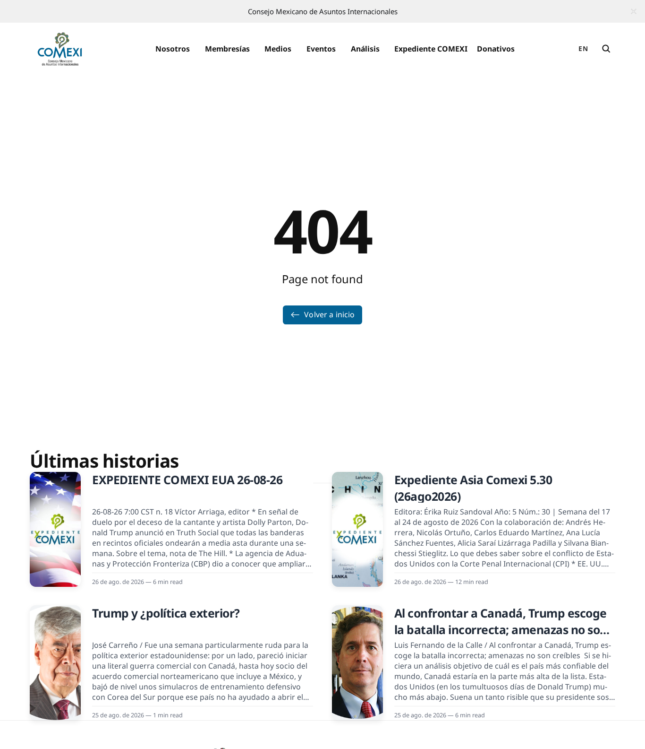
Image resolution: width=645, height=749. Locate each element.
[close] (633, 11)
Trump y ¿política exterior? (166, 613)
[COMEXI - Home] (60, 49)
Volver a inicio (329, 314)
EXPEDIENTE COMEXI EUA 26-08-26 (187, 480)
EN (583, 48)
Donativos (496, 49)
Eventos (321, 49)
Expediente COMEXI (430, 49)
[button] (172, 49)
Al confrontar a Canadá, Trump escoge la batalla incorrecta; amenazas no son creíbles (500, 629)
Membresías (227, 49)
